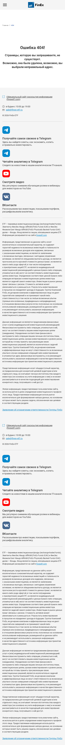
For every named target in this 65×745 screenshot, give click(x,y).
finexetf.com (41, 235)
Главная (5, 25)
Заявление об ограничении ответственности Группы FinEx (32, 410)
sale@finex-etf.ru (14, 110)
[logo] (36, 5)
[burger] (4, 4)
